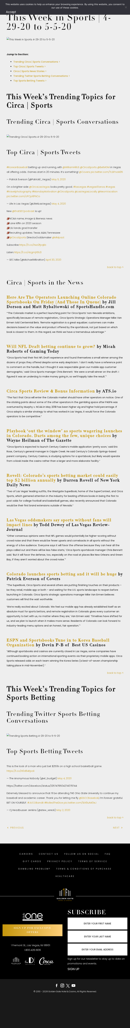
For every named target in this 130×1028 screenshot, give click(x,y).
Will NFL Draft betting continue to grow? (51, 347)
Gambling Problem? (34, 868)
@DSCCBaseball (89, 798)
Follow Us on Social (81, 853)
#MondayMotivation (44, 191)
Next (117, 827)
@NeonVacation (107, 191)
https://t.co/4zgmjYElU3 (27, 252)
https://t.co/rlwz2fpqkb (32, 245)
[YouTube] (73, 985)
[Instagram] (62, 985)
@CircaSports (88, 167)
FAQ (108, 853)
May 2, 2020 (63, 810)
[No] (125, 7)
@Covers (84, 172)
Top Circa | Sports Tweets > (29, 66)
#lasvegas (79, 187)
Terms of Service (92, 861)
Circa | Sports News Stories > (30, 71)
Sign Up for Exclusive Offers (32, 930)
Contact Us (49, 853)
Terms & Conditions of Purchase (84, 868)
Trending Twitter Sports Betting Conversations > (41, 76)
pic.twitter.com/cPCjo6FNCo (23, 196)
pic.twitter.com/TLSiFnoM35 (107, 172)
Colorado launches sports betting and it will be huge (62, 574)
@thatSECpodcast (23, 211)
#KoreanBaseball (17, 167)
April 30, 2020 (53, 259)
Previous (16, 827)
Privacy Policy (59, 861)
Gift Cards (32, 861)
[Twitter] (68, 985)
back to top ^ (115, 267)
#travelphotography (19, 191)
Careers (26, 853)
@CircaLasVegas (39, 187)
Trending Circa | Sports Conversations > (36, 61)
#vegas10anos (96, 187)
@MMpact (58, 237)
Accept (11, 12)
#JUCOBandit (35, 802)
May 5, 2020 (59, 179)
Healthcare (65, 876)
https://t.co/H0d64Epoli (20, 771)
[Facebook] (57, 985)
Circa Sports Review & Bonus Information (51, 391)
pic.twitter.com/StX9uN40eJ (80, 802)
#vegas (110, 187)
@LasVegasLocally (86, 191)
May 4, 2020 (59, 203)
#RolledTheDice (53, 802)
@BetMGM (103, 167)
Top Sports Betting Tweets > (30, 80)
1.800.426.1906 (32, 950)
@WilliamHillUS (71, 167)
